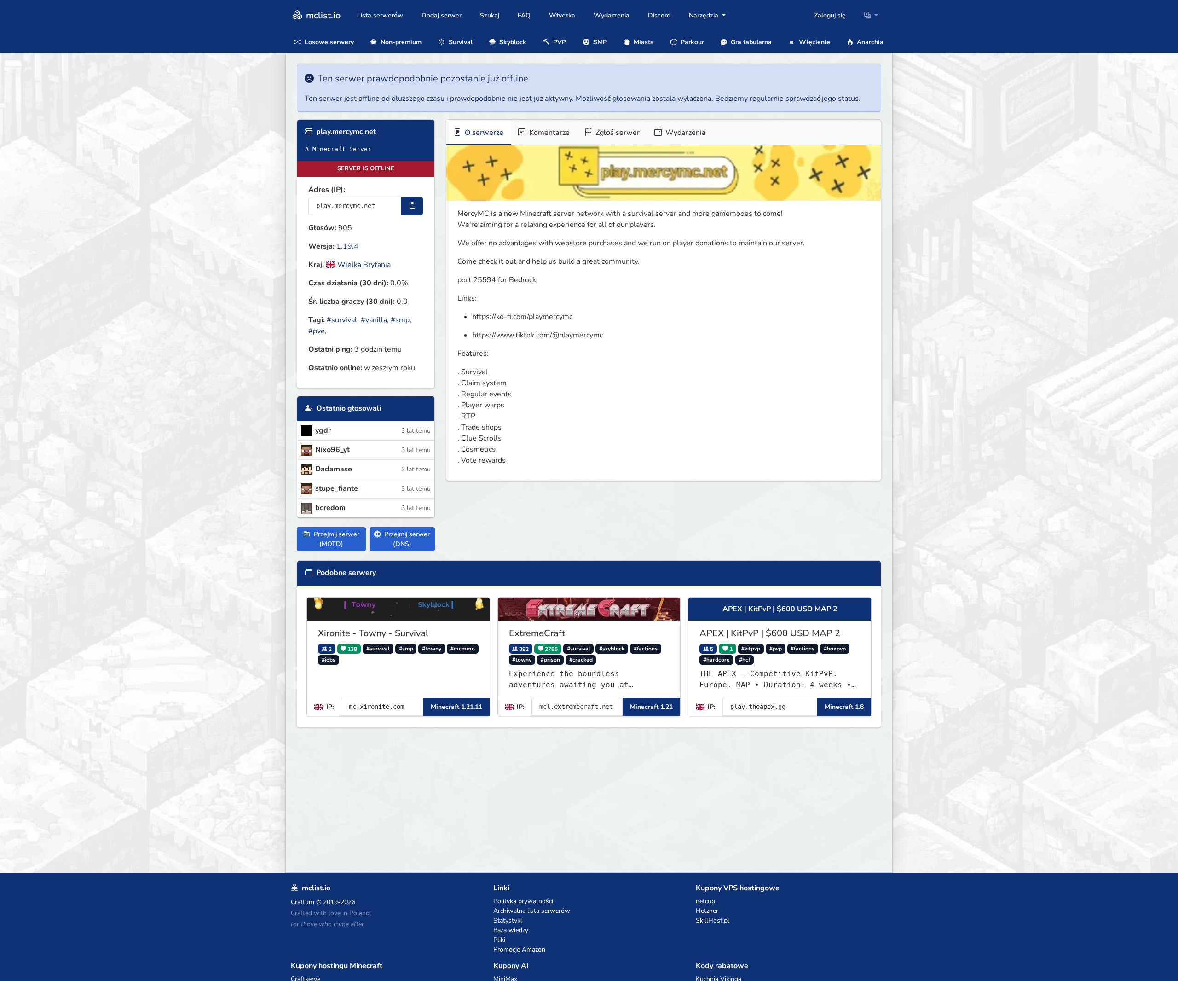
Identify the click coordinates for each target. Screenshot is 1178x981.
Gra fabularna (750, 42)
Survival (460, 42)
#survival (342, 320)
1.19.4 (347, 246)
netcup (705, 901)
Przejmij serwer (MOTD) (335, 539)
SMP (599, 42)
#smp (400, 320)
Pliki (499, 939)
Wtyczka (562, 15)
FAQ (524, 15)
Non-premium (400, 42)
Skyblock (511, 42)
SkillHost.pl (712, 920)
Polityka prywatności (523, 901)
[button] (871, 15)
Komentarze (548, 133)
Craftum (302, 902)
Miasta (643, 42)
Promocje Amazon (519, 949)
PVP (558, 42)
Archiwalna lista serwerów (531, 910)
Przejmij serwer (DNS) (406, 539)
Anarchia (869, 42)
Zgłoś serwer (617, 133)
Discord (659, 15)
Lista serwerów (380, 15)
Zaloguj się (830, 15)
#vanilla (374, 320)
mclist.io (322, 15)
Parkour (691, 42)
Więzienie (813, 42)
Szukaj (489, 15)
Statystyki (507, 920)
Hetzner (707, 910)
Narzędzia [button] (704, 15)
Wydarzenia (611, 15)
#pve (316, 331)
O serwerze (483, 133)
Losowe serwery (328, 42)
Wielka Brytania (363, 265)
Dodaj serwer (442, 15)
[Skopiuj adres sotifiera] (412, 206)
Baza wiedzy (510, 930)
